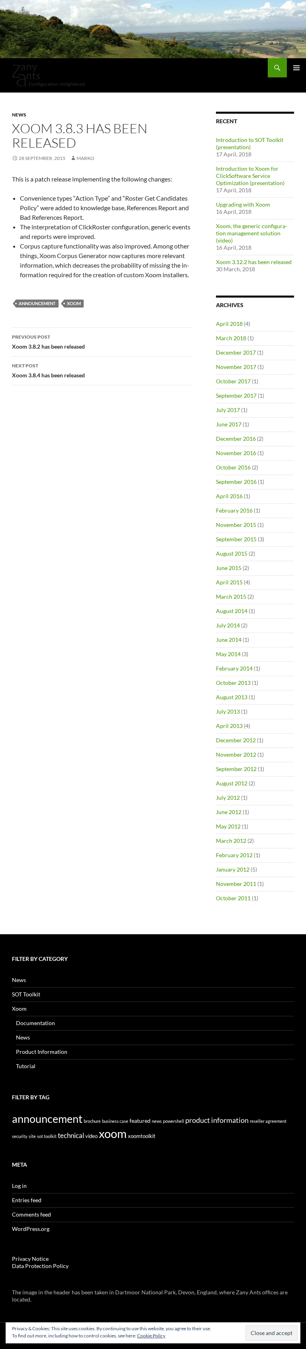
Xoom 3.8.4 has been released (48, 371)
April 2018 (229, 323)
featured (140, 1120)
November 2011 (236, 883)
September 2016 (236, 481)
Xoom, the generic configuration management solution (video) (251, 233)
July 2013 (228, 711)
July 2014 (228, 625)
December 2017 (236, 352)
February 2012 (234, 855)
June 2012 (228, 812)
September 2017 (236, 395)
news (157, 1121)
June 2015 (228, 567)
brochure (92, 1121)
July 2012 (228, 797)
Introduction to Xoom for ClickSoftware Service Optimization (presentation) (250, 175)
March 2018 (231, 338)
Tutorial (25, 1066)
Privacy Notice (30, 1258)
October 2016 (233, 467)
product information (217, 1120)
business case (115, 1121)
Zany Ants (26, 75)
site (32, 1136)
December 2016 (236, 438)
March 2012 (231, 840)
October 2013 (233, 682)
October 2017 (233, 381)
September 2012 (236, 768)
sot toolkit (47, 1136)
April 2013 (229, 725)
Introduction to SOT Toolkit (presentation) (249, 143)
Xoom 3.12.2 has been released (254, 261)
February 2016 (234, 510)
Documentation (35, 1023)
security (19, 1136)
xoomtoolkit (141, 1136)
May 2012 (228, 826)
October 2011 (233, 898)
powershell (173, 1121)
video (91, 1136)
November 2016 (236, 453)
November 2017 (236, 366)
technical (71, 1136)
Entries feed (26, 1200)
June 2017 (228, 424)
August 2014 (231, 610)
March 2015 (231, 596)
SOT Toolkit (26, 994)
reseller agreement (268, 1121)
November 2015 (236, 524)
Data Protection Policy (40, 1265)
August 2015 (231, 553)
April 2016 (229, 496)
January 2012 (232, 869)
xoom (74, 303)
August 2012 (231, 783)
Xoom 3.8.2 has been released (48, 342)
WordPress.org (30, 1228)
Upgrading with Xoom (243, 204)
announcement (37, 303)
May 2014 (228, 654)
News (19, 115)
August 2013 (231, 697)
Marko (85, 158)
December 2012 (236, 740)
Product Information (41, 1051)
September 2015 (236, 539)
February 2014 (234, 668)
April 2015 (229, 582)
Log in (19, 1185)
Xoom (19, 1008)
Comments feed (31, 1214)
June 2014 (228, 639)
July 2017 (228, 409)
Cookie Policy (151, 1336)
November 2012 (236, 754)
